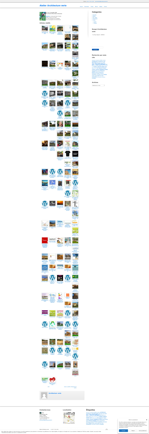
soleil (98, 75)
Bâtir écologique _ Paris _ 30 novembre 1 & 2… (75, 225)
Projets (92, 6)
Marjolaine (48, 16)
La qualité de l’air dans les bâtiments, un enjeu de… (52, 282)
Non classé (95, 17)
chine (95, 65)
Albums (96, 6)
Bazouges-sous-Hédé (103, 413)
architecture (95, 61)
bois (106, 64)
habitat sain (104, 66)
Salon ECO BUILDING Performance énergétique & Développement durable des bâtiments (52, 300)
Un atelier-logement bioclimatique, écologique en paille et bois (52, 149)
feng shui (97, 416)
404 (48, 386)
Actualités (94, 14)
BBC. (93, 64)
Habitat (95, 21)
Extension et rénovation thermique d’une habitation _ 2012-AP (75, 88)
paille (99, 70)
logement (101, 68)
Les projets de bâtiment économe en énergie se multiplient (60, 328)
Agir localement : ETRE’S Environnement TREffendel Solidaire (75, 177)
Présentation (86, 6)
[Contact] (40, 412)
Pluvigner (98, 73)
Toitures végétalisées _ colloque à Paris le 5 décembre (68, 226)
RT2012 (101, 73)
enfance (100, 65)
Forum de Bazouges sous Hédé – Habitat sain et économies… (45, 262)
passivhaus (94, 73)
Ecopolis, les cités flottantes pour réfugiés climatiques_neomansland (44, 188)
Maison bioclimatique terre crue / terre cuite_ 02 (67, 270)
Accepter (123, 430)
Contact (105, 6)
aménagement (98, 60)
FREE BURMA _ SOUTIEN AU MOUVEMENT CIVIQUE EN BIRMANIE (45, 245)
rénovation (99, 74)
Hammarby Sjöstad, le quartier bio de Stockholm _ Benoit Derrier (75, 187)
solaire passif (94, 75)
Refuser (133, 430)
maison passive (95, 69)
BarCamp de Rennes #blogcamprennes (67, 165)
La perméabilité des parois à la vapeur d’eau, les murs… (67, 355)
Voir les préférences (142, 430)
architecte (104, 60)
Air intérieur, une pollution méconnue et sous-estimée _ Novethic (68, 208)
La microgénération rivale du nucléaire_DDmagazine (52, 187)
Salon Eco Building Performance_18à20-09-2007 (75, 251)
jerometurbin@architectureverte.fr (101, 1)
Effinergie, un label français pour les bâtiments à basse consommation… (60, 225)
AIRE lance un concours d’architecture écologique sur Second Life (75, 262)
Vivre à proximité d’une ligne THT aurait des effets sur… (60, 206)
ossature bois (104, 69)
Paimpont (102, 70)
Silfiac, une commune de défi (60, 268)
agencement (93, 60)
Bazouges (94, 62)
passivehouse (100, 72)
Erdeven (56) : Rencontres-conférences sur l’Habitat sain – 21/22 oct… (75, 318)
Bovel (93, 65)
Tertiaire (95, 23)
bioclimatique (100, 64)
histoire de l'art (94, 68)
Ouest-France (95, 70)
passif (93, 72)
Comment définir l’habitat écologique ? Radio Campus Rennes (45, 229)
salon (102, 74)
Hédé (97, 68)
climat (97, 65)
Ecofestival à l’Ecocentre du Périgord (44, 381)
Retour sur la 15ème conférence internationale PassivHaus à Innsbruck (52, 108)
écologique (94, 78)
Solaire (105, 74)
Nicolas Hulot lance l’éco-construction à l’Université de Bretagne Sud (60, 188)
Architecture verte (55, 393)
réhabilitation (94, 74)
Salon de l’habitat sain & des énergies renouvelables (75, 280)
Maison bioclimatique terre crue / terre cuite (67, 306)
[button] (146, 419)
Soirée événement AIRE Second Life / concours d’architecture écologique (52, 262)
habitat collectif (97, 66)
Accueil (81, 6)
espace (103, 65)
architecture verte (101, 61)
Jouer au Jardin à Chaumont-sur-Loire (70, 387)
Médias (101, 6)
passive (96, 72)
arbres (101, 60)
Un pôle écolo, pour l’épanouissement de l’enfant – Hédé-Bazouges (45, 129)
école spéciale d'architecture (101, 77)
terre (101, 75)
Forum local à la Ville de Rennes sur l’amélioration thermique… (52, 176)
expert (105, 65)
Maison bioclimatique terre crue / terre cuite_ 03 (52, 270)
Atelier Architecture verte (53, 5)
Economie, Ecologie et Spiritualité (75, 351)
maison (104, 68)
